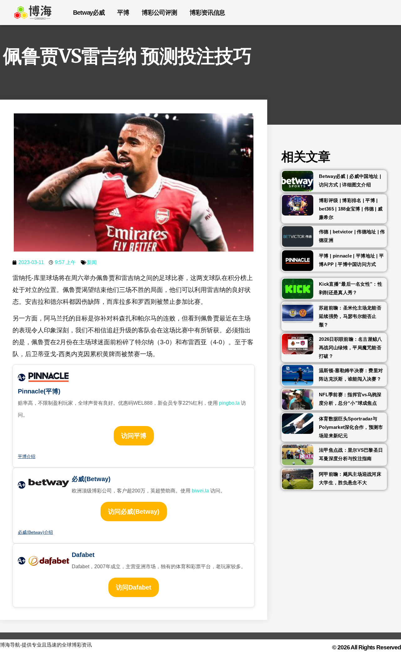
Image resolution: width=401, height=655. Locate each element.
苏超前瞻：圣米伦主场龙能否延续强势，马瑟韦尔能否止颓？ (350, 316)
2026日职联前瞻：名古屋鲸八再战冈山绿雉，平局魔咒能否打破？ (350, 347)
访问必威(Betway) (133, 511)
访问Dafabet (133, 587)
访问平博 (133, 435)
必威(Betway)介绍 (35, 532)
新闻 (92, 262)
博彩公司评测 (159, 12)
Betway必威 (89, 12)
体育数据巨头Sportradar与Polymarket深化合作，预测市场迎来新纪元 (351, 427)
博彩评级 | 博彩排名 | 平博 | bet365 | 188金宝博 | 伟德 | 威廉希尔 (351, 209)
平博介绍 (26, 456)
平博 (123, 12)
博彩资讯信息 (207, 12)
